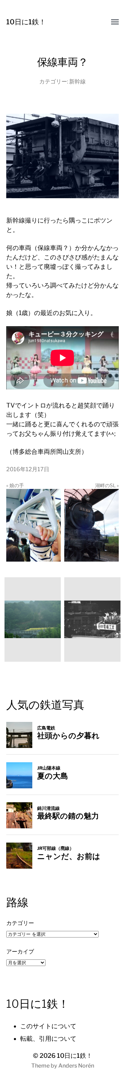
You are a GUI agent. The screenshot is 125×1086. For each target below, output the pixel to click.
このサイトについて (48, 1026)
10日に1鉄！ (26, 22)
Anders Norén (76, 1065)
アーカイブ (20, 951)
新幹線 (77, 81)
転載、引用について (48, 1038)
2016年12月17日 (27, 469)
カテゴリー (20, 922)
